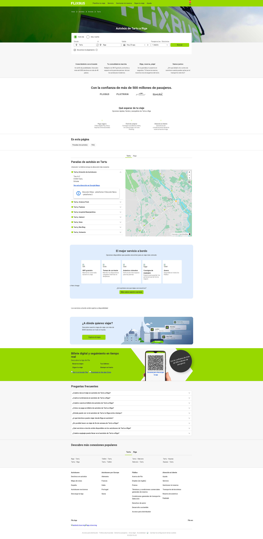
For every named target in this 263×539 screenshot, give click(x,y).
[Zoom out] (189, 175)
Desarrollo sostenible (140, 507)
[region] (158, 203)
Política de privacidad (106, 533)
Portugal (105, 489)
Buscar (179, 45)
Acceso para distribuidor (141, 512)
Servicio (166, 481)
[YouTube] (189, 525)
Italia (103, 485)
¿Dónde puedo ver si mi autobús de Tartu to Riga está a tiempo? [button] (97, 413)
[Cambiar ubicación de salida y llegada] (97, 44)
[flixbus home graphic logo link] (78, 3)
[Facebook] (188, 525)
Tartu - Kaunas (168, 459)
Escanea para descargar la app (155, 374)
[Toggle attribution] (189, 234)
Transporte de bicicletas (172, 489)
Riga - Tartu (75, 459)
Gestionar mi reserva (170, 485)
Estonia (90, 12)
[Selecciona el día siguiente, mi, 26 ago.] (148, 45)
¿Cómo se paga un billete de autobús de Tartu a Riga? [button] (93, 408)
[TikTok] (191, 525)
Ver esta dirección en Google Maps (87, 185)
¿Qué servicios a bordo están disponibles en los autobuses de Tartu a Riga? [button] (101, 428)
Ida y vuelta (95, 37)
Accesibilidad (141, 533)
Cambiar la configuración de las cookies (163, 533)
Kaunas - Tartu (168, 462)
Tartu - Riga (75, 462)
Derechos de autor (139, 503)
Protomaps (175, 234)
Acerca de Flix (137, 477)
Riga (135, 156)
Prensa (134, 485)
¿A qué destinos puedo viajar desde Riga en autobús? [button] (92, 418)
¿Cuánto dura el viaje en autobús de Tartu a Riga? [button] (91, 393)
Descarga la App (77, 494)
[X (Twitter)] (190, 525)
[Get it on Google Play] (78, 525)
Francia (104, 481)
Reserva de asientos (170, 494)
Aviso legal (132, 533)
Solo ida (81, 37)
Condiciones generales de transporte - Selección (146, 497)
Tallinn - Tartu (107, 459)
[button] (97, 172)
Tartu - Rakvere (138, 459)
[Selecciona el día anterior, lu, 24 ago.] (145, 45)
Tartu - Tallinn (107, 462)
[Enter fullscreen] (189, 182)
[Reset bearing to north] (189, 178)
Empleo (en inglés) (139, 481)
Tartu (99, 12)
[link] (131, 330)
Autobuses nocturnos (79, 489)
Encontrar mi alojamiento (86, 50)
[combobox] (87, 45)
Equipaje (166, 498)
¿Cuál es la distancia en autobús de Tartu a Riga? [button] (91, 398)
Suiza (104, 494)
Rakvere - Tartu (138, 462)
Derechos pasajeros (120, 533)
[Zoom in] (189, 172)
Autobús (81, 12)
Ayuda (165, 477)
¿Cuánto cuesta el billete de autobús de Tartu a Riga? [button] (93, 403)
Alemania (105, 477)
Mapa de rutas (76, 481)
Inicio (73, 12)
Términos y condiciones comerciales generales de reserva (146, 491)
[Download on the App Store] (91, 525)
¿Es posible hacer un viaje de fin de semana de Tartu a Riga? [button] (95, 423)
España (74, 485)
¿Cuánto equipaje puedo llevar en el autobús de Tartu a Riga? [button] (95, 433)
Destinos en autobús (79, 477)
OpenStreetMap (183, 234)
